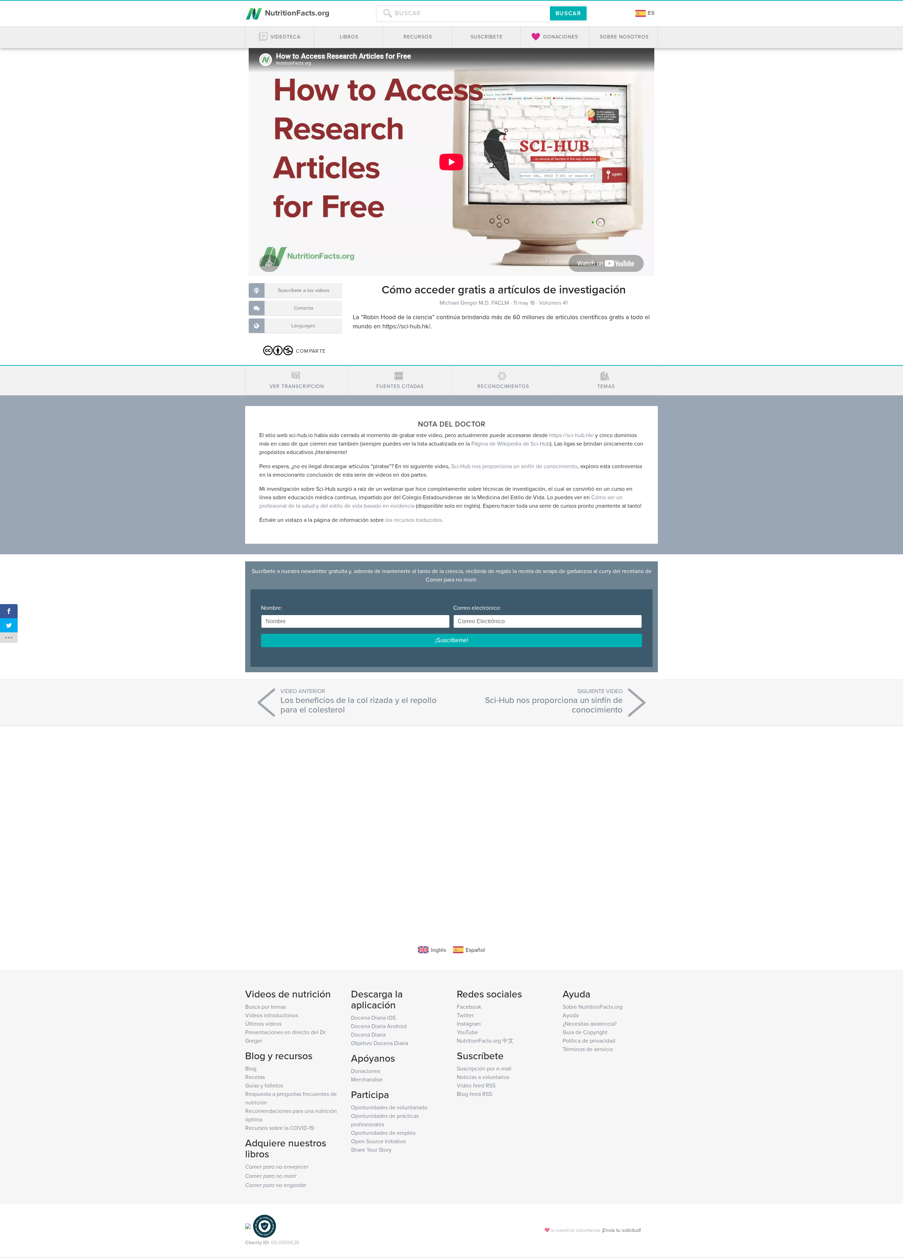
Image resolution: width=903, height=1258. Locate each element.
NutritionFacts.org (296, 12)
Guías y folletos (264, 1085)
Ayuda (570, 1015)
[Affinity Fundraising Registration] (264, 1225)
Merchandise (367, 1079)
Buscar (568, 13)
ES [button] (650, 13)
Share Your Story (371, 1149)
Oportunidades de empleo (383, 1133)
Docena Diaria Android (379, 1026)
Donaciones (365, 1071)
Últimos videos (263, 1023)
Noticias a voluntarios (483, 1077)
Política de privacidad (589, 1040)
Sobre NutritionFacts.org (593, 1006)
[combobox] (463, 13)
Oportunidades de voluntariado (389, 1107)
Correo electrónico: (478, 608)
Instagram (469, 1023)
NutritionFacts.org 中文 (485, 1040)
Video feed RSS (476, 1085)
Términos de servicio (588, 1049)
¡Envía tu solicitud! (621, 1230)
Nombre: (273, 608)
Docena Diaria (368, 1034)
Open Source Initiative (378, 1141)
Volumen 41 (553, 302)
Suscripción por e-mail (484, 1068)
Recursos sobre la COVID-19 (279, 1128)
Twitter (465, 1015)
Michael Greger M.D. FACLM (475, 302)
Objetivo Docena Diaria (379, 1043)
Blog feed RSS (474, 1094)
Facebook (469, 1006)
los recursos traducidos (413, 520)
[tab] (297, 380)
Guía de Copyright (585, 1032)
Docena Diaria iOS (373, 1017)
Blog (250, 1068)
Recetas (255, 1077)
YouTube (467, 1032)
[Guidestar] (248, 1225)
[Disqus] (451, 825)
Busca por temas (265, 1006)
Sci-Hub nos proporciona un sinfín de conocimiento (514, 466)
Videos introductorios (271, 1015)
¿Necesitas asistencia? (590, 1023)
